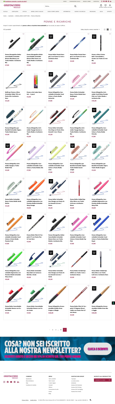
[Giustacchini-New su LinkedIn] (18, 382)
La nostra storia (75, 380)
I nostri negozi (52, 383)
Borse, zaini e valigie (37, 11)
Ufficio (25, 11)
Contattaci (96, 1)
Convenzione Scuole (53, 389)
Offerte (109, 11)
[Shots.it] (91, 400)
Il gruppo (73, 378)
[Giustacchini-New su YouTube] (11, 382)
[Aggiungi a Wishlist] (23, 34)
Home (4, 16)
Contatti (51, 385)
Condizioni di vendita (31, 385)
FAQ (27, 383)
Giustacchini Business (76, 385)
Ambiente (73, 383)
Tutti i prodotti (52, 378)
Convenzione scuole (74, 1)
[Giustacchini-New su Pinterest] (14, 382)
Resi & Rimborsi (30, 380)
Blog (101, 11)
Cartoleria (15, 11)
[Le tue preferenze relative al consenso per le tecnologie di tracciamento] (113, 303)
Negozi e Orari (87, 1)
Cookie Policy (33, 400)
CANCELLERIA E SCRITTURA (22, 16)
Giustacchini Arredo (76, 391)
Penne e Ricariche (35, 16)
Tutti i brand (52, 380)
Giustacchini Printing (76, 387)
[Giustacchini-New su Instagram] (4, 382)
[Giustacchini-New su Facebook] (8, 382)
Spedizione (28, 378)
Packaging (93, 11)
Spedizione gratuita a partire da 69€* (16, 1)
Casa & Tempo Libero (53, 11)
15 (60, 330)
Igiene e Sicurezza (80, 11)
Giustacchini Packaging (77, 389)
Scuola (5, 11)
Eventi (65, 1)
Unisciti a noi (100, 380)
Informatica (66, 11)
